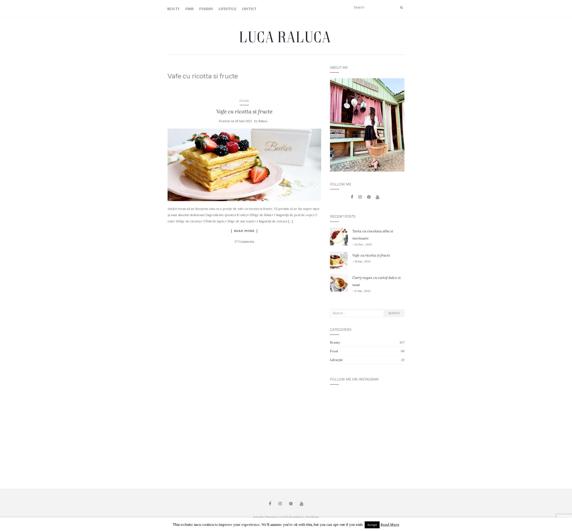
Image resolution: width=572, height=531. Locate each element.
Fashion (206, 9)
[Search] (401, 7)
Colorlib (283, 517)
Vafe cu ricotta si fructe (244, 111)
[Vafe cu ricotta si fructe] (244, 165)
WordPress (312, 517)
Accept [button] (372, 525)
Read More (244, 231)
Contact (249, 9)
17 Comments (244, 242)
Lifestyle (228, 9)
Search (394, 313)
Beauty (174, 9)
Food (190, 9)
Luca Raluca (286, 37)
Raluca (263, 121)
